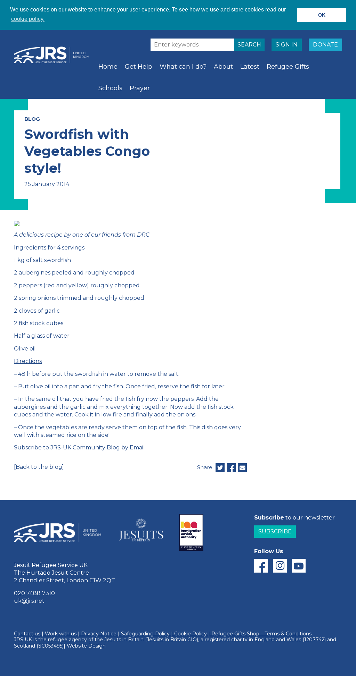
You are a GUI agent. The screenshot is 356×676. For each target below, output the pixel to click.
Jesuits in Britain (124, 639)
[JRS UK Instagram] (280, 566)
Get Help (138, 66)
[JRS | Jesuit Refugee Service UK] (54, 54)
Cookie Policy (190, 634)
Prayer (140, 88)
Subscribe (275, 531)
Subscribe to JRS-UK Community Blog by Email (79, 447)
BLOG (32, 119)
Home (108, 66)
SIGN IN (287, 44)
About (223, 66)
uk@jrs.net (29, 601)
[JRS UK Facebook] (261, 566)
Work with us (60, 634)
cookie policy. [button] (27, 19)
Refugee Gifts (288, 66)
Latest (249, 66)
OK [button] (321, 15)
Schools (110, 88)
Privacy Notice (98, 634)
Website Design (86, 646)
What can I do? (183, 66)
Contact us (27, 634)
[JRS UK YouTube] (299, 566)
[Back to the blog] (39, 467)
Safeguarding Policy (145, 634)
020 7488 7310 (34, 593)
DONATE (325, 44)
